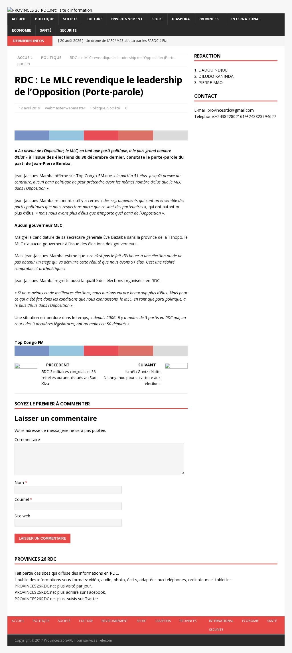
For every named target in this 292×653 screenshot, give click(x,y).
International (245, 19)
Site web (22, 516)
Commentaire (27, 439)
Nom (20, 482)
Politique (44, 19)
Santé (45, 30)
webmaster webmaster (65, 108)
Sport (157, 19)
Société (70, 19)
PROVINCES (208, 19)
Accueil (19, 19)
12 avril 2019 (29, 108)
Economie (21, 30)
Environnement (127, 19)
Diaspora (181, 19)
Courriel (22, 499)
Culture (94, 19)
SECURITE (68, 30)
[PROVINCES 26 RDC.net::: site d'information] (49, 10)
